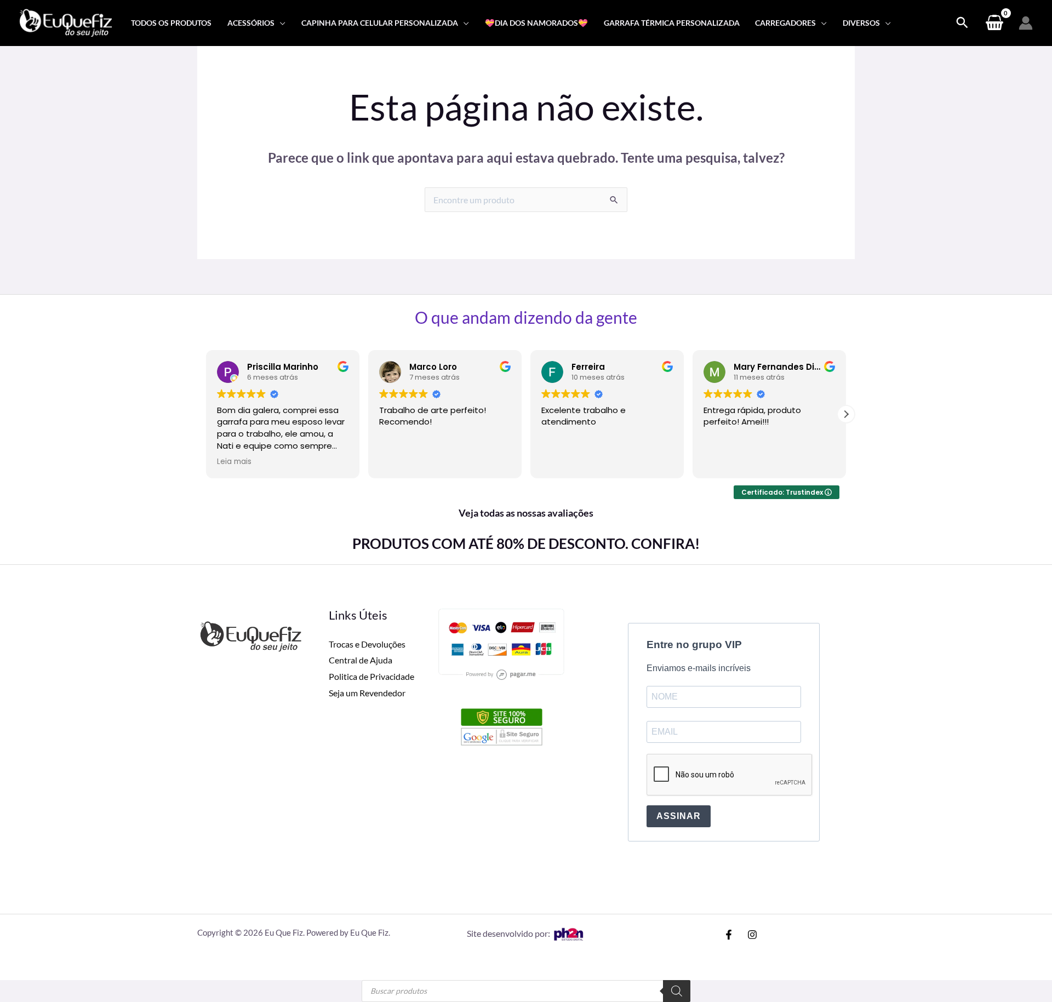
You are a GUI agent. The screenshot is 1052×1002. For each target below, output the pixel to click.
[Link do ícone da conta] (1026, 23)
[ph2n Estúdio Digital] (568, 933)
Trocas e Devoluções (367, 644)
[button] (846, 414)
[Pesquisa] (676, 991)
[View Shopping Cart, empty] (994, 23)
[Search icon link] (962, 23)
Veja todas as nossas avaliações (526, 513)
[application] (280, 22)
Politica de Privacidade (371, 676)
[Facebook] (729, 935)
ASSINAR (678, 816)
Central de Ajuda (360, 660)
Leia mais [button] (234, 462)
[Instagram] (752, 935)
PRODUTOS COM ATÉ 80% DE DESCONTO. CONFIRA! (526, 543)
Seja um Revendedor (367, 693)
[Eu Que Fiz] (65, 21)
